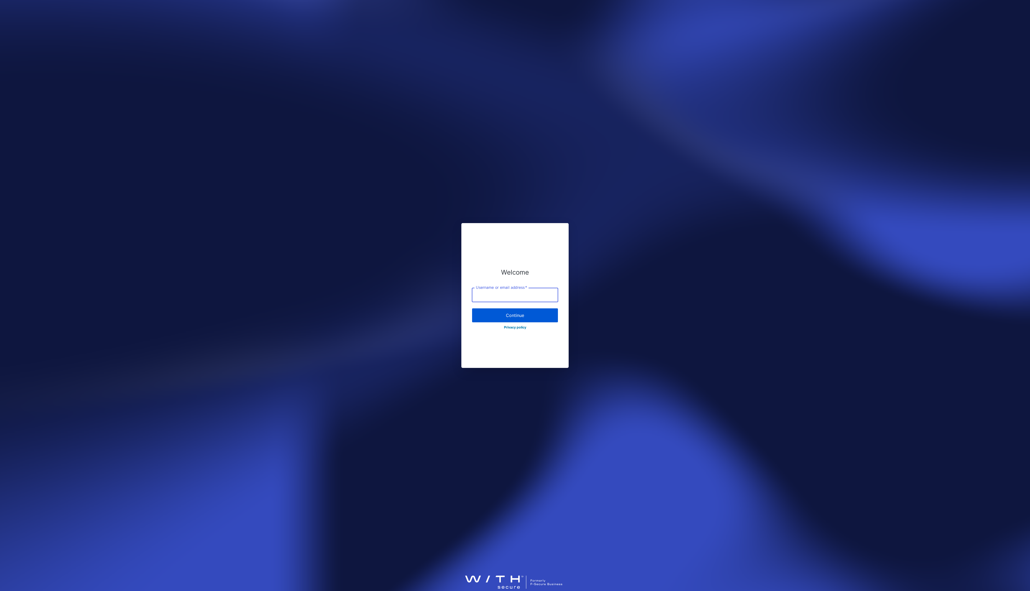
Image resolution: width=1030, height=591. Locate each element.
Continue (515, 315)
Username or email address (501, 287)
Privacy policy (515, 327)
